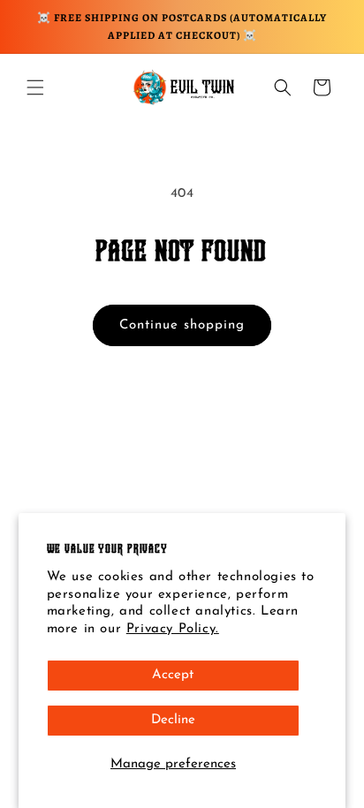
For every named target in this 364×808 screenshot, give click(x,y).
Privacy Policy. (172, 629)
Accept (172, 675)
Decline (173, 720)
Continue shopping (182, 325)
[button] (35, 87)
